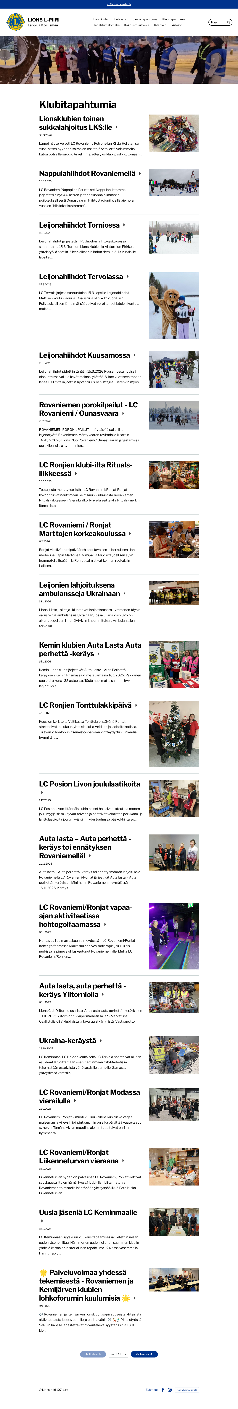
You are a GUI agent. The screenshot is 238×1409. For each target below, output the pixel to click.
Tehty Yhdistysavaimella (187, 1390)
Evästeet (152, 1389)
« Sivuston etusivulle (119, 4)
